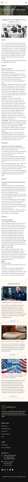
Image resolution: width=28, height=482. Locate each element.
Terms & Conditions (5, 447)
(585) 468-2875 (11, 458)
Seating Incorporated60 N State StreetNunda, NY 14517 (8, 463)
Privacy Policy (4, 444)
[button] (25, 2)
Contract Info (4, 431)
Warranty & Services (6, 428)
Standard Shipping (5, 434)
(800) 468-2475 (12, 455)
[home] (5, 2)
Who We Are (4, 426)
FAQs (2, 436)
